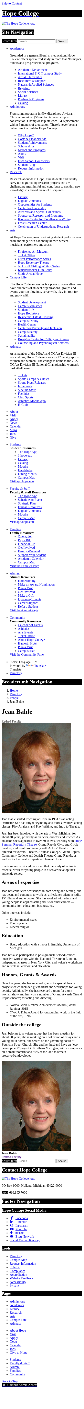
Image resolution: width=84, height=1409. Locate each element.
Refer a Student (28, 606)
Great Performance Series (34, 259)
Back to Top (10, 1381)
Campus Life (18, 277)
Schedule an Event (30, 499)
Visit (21, 157)
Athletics (15, 346)
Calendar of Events (30, 625)
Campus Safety (28, 332)
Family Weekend (29, 551)
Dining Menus (27, 474)
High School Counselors (34, 161)
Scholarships (26, 146)
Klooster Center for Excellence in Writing (44, 219)
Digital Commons (29, 200)
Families (15, 529)
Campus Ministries (30, 306)
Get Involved (26, 547)
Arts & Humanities (30, 77)
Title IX (15, 1267)
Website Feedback (21, 1278)
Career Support (28, 603)
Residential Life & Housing (35, 317)
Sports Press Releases (32, 382)
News (13, 422)
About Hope (18, 1330)
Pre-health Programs (31, 99)
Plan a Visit (25, 588)
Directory (16, 673)
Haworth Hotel (27, 643)
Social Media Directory (25, 1240)
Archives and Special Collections (39, 212)
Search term (9, 41)
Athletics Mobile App (32, 401)
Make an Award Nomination (36, 584)
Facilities (23, 393)
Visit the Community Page (27, 654)
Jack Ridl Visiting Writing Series (39, 266)
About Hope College (31, 639)
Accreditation (18, 1274)
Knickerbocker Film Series (35, 270)
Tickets (22, 375)
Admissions (17, 106)
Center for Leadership (32, 208)
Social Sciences (28, 92)
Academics (17, 48)
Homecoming (26, 580)
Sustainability (26, 335)
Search (62, 41)
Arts (12, 230)
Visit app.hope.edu (22, 481)
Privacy (15, 1285)
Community (17, 617)
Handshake (25, 470)
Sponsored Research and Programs (40, 215)
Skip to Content (12, 3)
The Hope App (27, 451)
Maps (13, 430)
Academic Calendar (30, 558)
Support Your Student (32, 555)
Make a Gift (25, 595)
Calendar (15, 426)
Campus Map (26, 477)
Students (15, 444)
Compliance (17, 1271)
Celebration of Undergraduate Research (43, 226)
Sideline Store (27, 390)
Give (13, 437)
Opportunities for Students (35, 204)
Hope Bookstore (28, 313)
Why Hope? (26, 135)
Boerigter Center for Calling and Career (43, 339)
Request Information (31, 168)
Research (16, 172)
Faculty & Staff (20, 488)
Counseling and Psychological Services (43, 343)
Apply (22, 153)
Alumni (15, 573)
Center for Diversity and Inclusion (40, 328)
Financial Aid (26, 544)
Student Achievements (32, 142)
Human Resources (30, 507)
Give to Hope (18, 1352)
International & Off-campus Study (40, 73)
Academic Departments (33, 69)
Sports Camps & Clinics (33, 379)
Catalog (23, 103)
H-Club (23, 404)
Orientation (25, 536)
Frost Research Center (32, 223)
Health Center (27, 324)
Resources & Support (31, 81)
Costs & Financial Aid (32, 139)
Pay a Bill (24, 540)
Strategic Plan (27, 503)
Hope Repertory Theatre (33, 262)
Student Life (26, 309)
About (14, 411)
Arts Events (25, 632)
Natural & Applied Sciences (36, 84)
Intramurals (25, 386)
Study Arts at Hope (30, 273)
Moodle (23, 466)
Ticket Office (26, 255)
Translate (40, 665)
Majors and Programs (31, 150)
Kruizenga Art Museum (33, 251)
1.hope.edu (25, 455)
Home (14, 690)
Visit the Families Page (24, 566)
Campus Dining (28, 320)
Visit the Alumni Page (24, 610)
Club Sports (25, 397)
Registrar (24, 88)
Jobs (12, 433)
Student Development (32, 302)
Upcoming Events (29, 599)
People (14, 698)
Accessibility (18, 1282)
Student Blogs (27, 164)
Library (23, 95)
